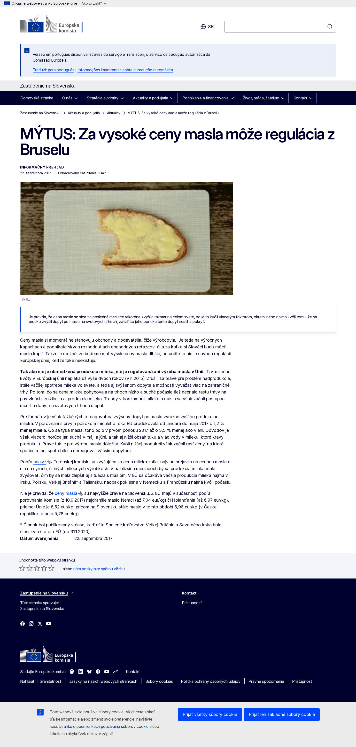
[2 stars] (26, 568)
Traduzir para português (53, 69)
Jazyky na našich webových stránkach (103, 681)
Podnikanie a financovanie (205, 98)
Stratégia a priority (102, 98)
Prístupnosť (192, 602)
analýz (39, 461)
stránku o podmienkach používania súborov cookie (103, 726)
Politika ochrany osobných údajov (210, 681)
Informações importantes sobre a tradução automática (125, 69)
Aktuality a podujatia (150, 98)
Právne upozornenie (266, 681)
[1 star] (22, 568)
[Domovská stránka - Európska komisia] (59, 24)
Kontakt (300, 98)
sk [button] (211, 26)
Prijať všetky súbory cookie (210, 714)
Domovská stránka (36, 98)
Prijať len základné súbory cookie (282, 714)
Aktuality (113, 113)
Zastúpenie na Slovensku (40, 113)
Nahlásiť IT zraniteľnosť (40, 681)
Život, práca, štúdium (261, 98)
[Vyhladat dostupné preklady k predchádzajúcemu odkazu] (49, 462)
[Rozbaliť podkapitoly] (77, 98)
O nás (67, 98)
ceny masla (66, 493)
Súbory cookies (159, 681)
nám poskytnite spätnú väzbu (99, 568)
